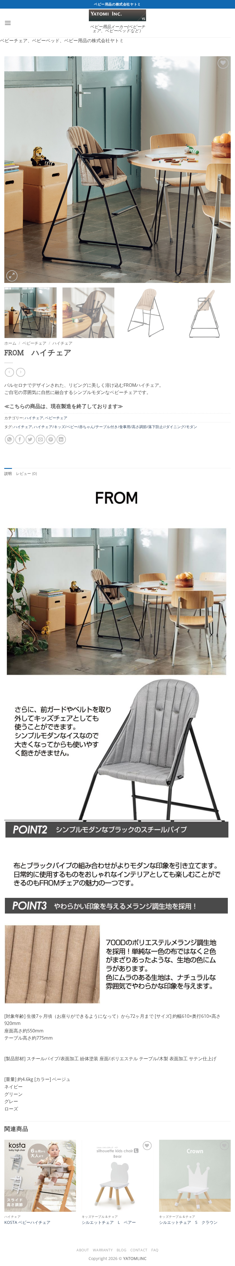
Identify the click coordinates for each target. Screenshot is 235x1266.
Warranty (103, 1250)
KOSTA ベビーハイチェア (27, 1222)
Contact (139, 1250)
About (83, 1250)
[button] (7, 23)
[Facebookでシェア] (20, 439)
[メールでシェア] (40, 439)
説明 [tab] (8, 473)
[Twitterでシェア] (30, 439)
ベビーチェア (34, 343)
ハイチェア (62, 343)
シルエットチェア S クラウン (188, 1222)
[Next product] (9, 372)
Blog (121, 1250)
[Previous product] (20, 372)
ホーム (10, 343)
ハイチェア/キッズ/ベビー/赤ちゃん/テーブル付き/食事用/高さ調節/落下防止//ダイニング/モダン (115, 426)
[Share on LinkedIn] (61, 439)
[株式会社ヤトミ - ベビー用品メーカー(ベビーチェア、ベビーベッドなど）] (117, 15)
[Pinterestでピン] (51, 439)
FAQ (154, 1250)
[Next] (219, 169)
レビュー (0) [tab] (26, 473)
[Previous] (16, 169)
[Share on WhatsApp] (9, 439)
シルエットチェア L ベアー (109, 1222)
